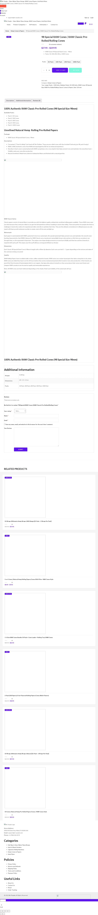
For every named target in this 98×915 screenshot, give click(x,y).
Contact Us (54, 24)
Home (2, 8)
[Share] (4, 911)
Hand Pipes (11, 854)
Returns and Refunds (14, 866)
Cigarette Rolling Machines (16, 849)
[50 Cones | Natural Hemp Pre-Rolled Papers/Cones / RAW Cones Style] (25, 787)
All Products (33, 24)
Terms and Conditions (14, 871)
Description (10, 100)
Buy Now (76, 70)
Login (92, 17)
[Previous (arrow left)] (1, 914)
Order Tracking (12, 890)
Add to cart (61, 70)
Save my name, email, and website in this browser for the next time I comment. (29, 424)
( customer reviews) (55, 44)
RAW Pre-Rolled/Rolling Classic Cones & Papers (58, 87)
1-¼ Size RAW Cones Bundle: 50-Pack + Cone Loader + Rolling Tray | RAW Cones (29, 637)
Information (43, 24)
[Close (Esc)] (1, 911)
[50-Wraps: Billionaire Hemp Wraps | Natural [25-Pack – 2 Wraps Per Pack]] (25, 729)
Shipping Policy (12, 868)
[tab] (10, 100)
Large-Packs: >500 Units (52, 85)
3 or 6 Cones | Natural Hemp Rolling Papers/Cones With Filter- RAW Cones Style (29, 579)
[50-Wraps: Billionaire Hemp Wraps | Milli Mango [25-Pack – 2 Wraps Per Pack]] (25, 497)
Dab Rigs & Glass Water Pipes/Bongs (19, 845)
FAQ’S (10, 887)
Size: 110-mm (78, 87)
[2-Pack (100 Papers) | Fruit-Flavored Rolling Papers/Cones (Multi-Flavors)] (25, 671)
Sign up (87, 17)
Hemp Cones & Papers (17, 31)
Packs (44, 62)
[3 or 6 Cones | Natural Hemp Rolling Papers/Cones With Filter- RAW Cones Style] (25, 555)
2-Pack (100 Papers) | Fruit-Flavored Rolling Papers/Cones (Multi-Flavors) (27, 695)
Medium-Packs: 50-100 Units (69, 85)
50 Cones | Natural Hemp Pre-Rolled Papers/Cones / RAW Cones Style (26, 812)
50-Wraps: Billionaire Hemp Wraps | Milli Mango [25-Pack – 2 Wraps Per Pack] (28, 521)
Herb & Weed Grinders (15, 847)
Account (2, 15)
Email (6, 420)
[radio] (50, 61)
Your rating (8, 411)
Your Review (8, 428)
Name (6, 416)
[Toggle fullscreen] (6, 911)
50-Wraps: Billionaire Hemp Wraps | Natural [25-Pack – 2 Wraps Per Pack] (27, 753)
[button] (90, 24)
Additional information (23, 100)
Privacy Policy (12, 864)
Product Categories (19, 24)
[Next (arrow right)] (4, 914)
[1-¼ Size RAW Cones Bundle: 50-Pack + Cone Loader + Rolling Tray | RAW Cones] (25, 613)
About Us (11, 883)
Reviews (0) (36, 100)
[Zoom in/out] (9, 911)
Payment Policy (12, 873)
